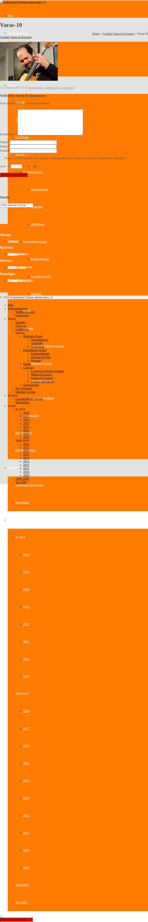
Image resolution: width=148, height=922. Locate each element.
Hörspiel (36, 293)
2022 (26, 624)
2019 (26, 676)
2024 (26, 589)
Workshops (38, 224)
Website (5, 150)
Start (10, 15)
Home (96, 33)
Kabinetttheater (40, 259)
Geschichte (22, 137)
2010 (26, 850)
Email (3, 146)
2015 (26, 763)
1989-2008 (22, 885)
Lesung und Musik (42, 381)
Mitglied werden (25, 392)
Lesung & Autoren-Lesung (47, 346)
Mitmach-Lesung (41, 363)
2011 (26, 832)
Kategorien (22, 315)
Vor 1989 (21, 902)
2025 (26, 572)
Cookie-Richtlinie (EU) (20, 280)
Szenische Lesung (42, 378)
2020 (26, 659)
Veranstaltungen (17, 33)
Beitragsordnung (17, 267)
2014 (26, 780)
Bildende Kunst (32, 172)
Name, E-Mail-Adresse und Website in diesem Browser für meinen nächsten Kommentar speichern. (65, 158)
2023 (26, 606)
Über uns (21, 325)
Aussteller (37, 206)
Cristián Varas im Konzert (118, 33)
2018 (26, 711)
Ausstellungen (39, 189)
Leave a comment (63, 87)
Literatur (28, 367)
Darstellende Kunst (34, 241)
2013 (26, 798)
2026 (26, 554)
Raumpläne (22, 502)
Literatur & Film (41, 276)
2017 (26, 728)
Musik (27, 364)
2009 (26, 867)
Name (3, 142)
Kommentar (8, 134)
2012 (26, 815)
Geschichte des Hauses (29, 485)
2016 (26, 746)
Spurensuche (31, 415)
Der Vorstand (23, 388)
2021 (26, 641)
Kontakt (20, 322)
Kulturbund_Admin (41, 87)
